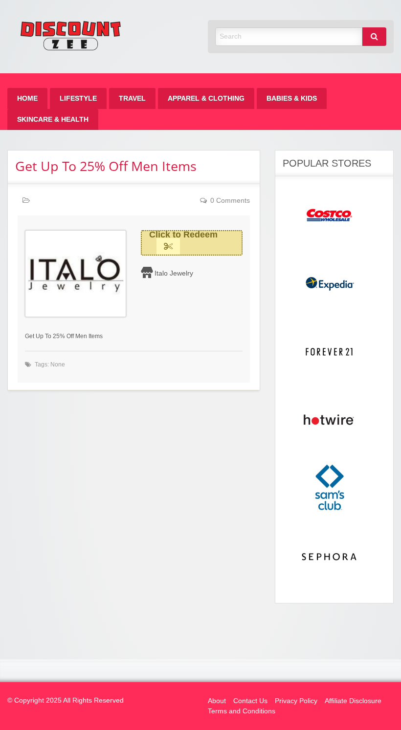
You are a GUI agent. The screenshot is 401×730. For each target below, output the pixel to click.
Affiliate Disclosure (353, 701)
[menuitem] (27, 98)
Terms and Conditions (241, 711)
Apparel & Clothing (206, 98)
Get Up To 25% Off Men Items (106, 166)
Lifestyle (78, 98)
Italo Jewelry (174, 273)
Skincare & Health (53, 119)
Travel (132, 98)
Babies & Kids (292, 98)
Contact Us (250, 701)
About (217, 701)
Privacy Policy (296, 701)
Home (27, 98)
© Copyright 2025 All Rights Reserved (65, 700)
